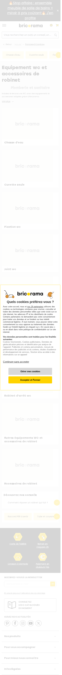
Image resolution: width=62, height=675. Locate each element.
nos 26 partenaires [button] (35, 306)
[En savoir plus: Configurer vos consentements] (30, 371)
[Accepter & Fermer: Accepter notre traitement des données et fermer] (30, 379)
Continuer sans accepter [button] (16, 360)
